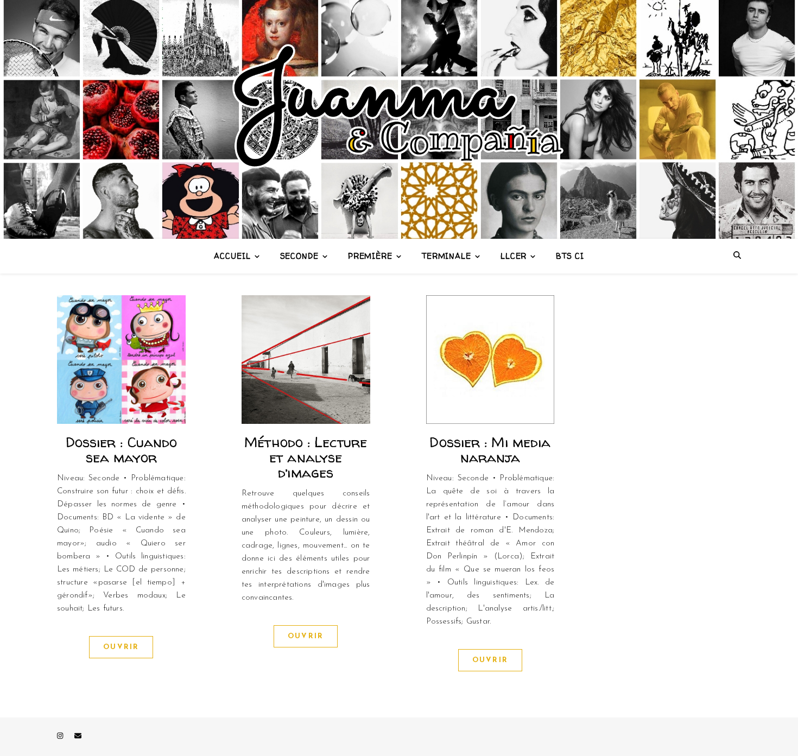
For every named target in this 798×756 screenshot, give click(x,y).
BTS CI (570, 256)
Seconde (299, 256)
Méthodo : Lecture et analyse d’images (305, 457)
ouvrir (121, 647)
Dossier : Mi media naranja (489, 450)
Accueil (232, 256)
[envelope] (77, 736)
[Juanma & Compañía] (399, 119)
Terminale (446, 256)
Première (370, 256)
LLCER (514, 256)
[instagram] (61, 736)
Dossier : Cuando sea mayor (122, 450)
